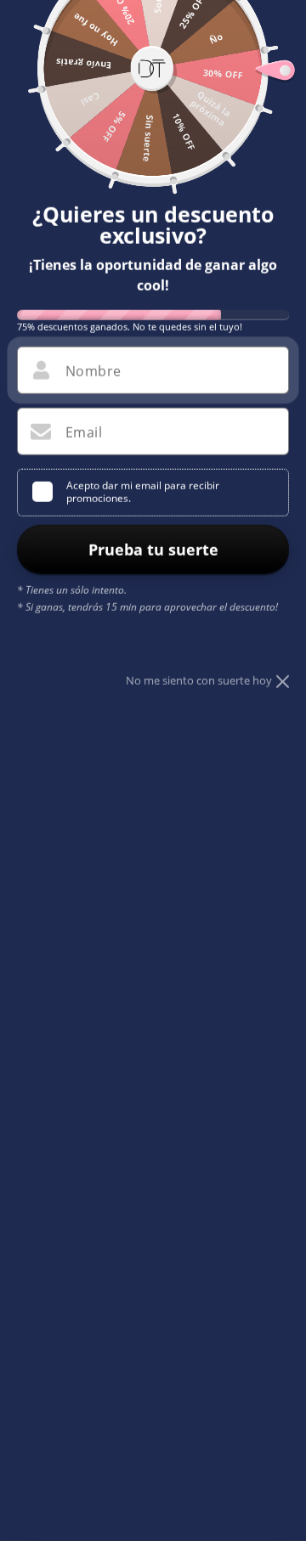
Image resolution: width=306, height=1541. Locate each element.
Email (83, 432)
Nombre (93, 371)
